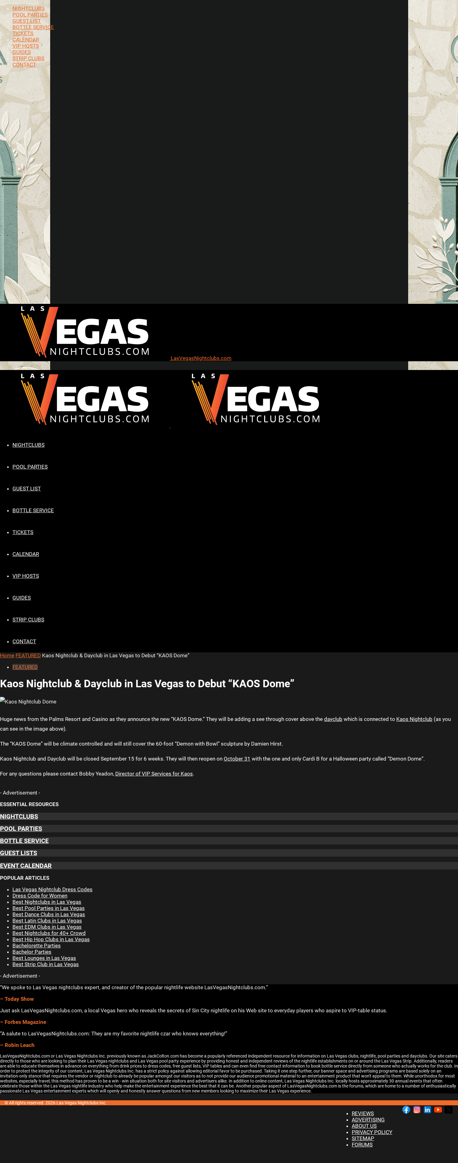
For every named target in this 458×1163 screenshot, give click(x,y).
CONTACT (24, 64)
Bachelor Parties (31, 952)
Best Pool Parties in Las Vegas (48, 908)
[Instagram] (417, 1110)
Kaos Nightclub (414, 719)
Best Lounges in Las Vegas (44, 958)
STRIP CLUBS (28, 58)
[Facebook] (406, 1110)
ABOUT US (364, 1126)
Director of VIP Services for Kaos (154, 774)
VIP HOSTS (25, 46)
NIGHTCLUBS (28, 8)
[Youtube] (438, 1110)
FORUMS (362, 1144)
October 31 (237, 759)
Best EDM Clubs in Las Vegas (47, 927)
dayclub (333, 719)
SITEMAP (363, 1138)
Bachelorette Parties (36, 945)
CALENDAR (25, 39)
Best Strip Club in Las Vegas (45, 964)
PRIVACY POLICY (372, 1132)
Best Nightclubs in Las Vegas (46, 902)
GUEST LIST (26, 21)
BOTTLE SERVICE (33, 27)
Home (7, 655)
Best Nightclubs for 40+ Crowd (49, 933)
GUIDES (21, 52)
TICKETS (22, 33)
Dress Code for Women (39, 896)
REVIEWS (363, 1113)
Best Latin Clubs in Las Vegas (47, 920)
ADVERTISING (368, 1120)
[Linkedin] (427, 1110)
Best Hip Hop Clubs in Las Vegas (51, 939)
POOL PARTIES (30, 15)
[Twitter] (448, 1110)
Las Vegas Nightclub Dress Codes (52, 889)
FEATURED (28, 655)
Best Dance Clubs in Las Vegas (48, 914)
